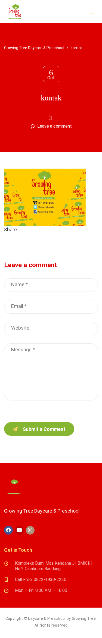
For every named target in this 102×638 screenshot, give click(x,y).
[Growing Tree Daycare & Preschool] (14, 11)
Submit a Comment (44, 429)
